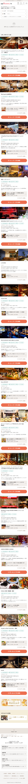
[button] (14, 747)
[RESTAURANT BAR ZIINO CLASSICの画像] (14, 332)
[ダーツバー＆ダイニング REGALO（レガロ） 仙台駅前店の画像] (14, 416)
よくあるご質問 (22, 778)
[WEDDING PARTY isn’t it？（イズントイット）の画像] (14, 213)
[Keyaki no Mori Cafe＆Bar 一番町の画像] (14, 620)
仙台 (18, 736)
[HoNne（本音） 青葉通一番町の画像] (14, 583)
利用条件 (13, 773)
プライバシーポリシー (20, 773)
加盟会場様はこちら (15, 775)
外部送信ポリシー (7, 775)
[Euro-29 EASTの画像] (14, 374)
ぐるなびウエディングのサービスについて (10, 778)
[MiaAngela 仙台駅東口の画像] (14, 86)
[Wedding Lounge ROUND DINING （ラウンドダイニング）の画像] (14, 502)
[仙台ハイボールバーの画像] (14, 171)
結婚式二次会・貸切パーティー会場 (7, 736)
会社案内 (5, 773)
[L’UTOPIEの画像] (14, 255)
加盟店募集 (22, 775)
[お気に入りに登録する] (25, 49)
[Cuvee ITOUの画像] (14, 290)
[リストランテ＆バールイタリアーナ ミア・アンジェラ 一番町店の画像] (14, 43)
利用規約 (9, 773)
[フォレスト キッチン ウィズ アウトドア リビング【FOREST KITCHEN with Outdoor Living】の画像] (14, 459)
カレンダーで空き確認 (15, 75)
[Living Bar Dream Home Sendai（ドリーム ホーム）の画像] (14, 128)
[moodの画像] (14, 662)
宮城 (15, 736)
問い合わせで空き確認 (15, 572)
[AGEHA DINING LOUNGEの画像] (14, 541)
